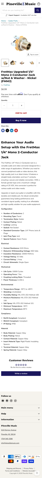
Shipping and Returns (13, 468)
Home (3, 21)
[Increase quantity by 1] (22, 105)
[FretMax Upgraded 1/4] (5, 63)
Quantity (4, 100)
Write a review (21, 373)
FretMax (7, 85)
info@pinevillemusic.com (10, 443)
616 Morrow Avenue (8, 430)
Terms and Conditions (12, 471)
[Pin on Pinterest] (16, 130)
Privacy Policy (28, 468)
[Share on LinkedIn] (11, 130)
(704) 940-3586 (7, 439)
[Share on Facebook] (3, 130)
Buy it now (21, 120)
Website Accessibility (29, 471)
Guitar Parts (13, 21)
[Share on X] (7, 130)
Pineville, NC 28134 (8, 434)
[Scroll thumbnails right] (39, 63)
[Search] (38, 10)
